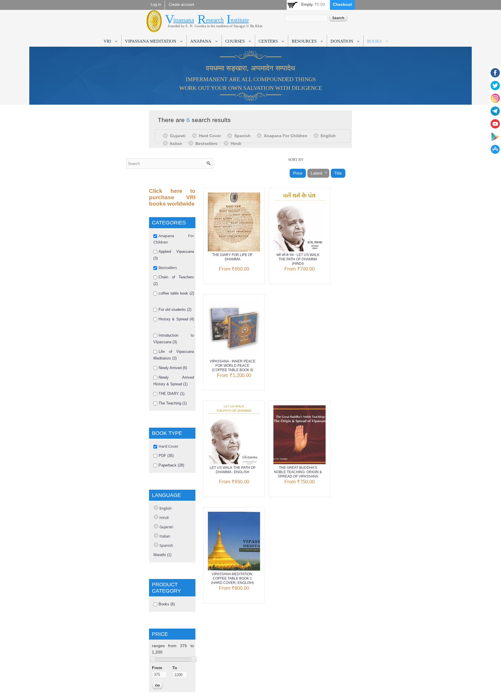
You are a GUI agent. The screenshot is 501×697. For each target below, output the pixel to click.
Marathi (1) (162, 555)
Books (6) (167, 604)
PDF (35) (166, 455)
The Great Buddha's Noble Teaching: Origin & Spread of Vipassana (298, 472)
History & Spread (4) (176, 319)
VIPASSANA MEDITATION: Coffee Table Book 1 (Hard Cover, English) (232, 578)
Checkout (342, 4)
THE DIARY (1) (171, 393)
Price (297, 173)
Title (338, 173)
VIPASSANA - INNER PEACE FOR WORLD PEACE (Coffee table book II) (232, 365)
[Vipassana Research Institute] (154, 29)
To (174, 667)
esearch (215, 20)
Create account (181, 5)
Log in (156, 5)
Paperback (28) (171, 465)
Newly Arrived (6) (173, 368)
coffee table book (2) (176, 293)
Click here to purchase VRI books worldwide (172, 197)
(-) (166, 135)
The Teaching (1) (173, 403)
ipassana (183, 20)
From (157, 667)
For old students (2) (175, 309)
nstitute (239, 20)
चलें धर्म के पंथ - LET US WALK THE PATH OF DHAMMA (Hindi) (298, 259)
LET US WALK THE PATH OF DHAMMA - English (232, 470)
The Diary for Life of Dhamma (232, 257)
